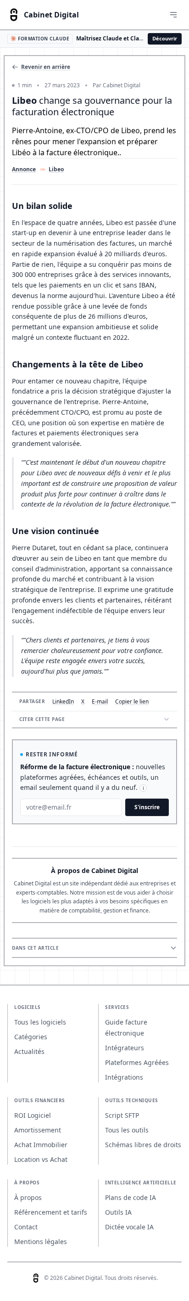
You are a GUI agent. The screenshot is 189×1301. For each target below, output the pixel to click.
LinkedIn (63, 701)
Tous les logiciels (40, 1022)
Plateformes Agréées (137, 1062)
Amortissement (37, 1130)
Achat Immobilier (40, 1144)
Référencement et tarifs (50, 1212)
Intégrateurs (124, 1047)
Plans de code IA (130, 1197)
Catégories (30, 1036)
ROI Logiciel (32, 1115)
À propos (28, 1197)
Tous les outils (127, 1130)
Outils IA (118, 1212)
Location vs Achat (40, 1159)
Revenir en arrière (45, 67)
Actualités (29, 1051)
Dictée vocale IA (129, 1226)
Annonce (24, 169)
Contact (26, 1226)
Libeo (56, 169)
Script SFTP (122, 1115)
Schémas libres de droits (143, 1144)
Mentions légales (40, 1241)
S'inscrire (147, 807)
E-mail (100, 701)
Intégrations (124, 1077)
